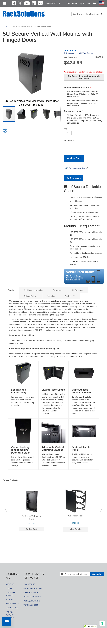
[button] (21, 114)
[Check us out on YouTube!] (27, 3)
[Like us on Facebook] (14, 3)
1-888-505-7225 (52, 3)
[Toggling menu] (4, 3)
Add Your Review (85, 53)
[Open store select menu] (101, 4)
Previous (5, 510)
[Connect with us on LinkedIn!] (34, 3)
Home (5, 26)
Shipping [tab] (51, 296)
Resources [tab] (57, 290)
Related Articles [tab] (30, 296)
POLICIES (9, 599)
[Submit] (100, 14)
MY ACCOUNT (29, 584)
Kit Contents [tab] (77, 290)
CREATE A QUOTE (31, 593)
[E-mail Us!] (40, 3)
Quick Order (72, 3)
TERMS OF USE (12, 608)
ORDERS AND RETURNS (33, 588)
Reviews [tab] (70, 296)
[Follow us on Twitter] (20, 3)
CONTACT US (11, 588)
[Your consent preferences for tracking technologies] (102, 623)
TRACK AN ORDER (31, 605)
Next (101, 510)
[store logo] (24, 16)
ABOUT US (10, 584)
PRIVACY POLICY (12, 604)
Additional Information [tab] (33, 290)
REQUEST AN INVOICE (33, 597)
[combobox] (87, 14)
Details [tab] (11, 290)
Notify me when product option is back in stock (84, 77)
